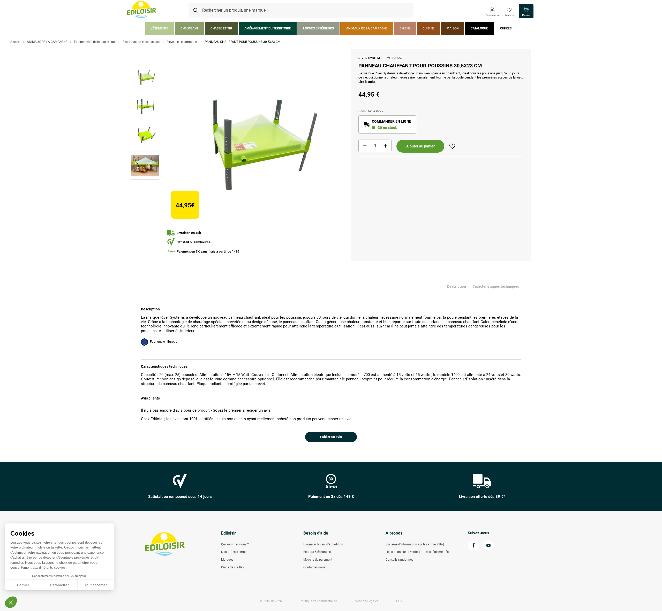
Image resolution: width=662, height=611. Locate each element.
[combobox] (301, 10)
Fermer (23, 585)
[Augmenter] (385, 145)
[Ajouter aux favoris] (452, 146)
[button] (11, 602)
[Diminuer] (364, 145)
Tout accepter (96, 585)
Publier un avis (331, 437)
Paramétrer (59, 585)
